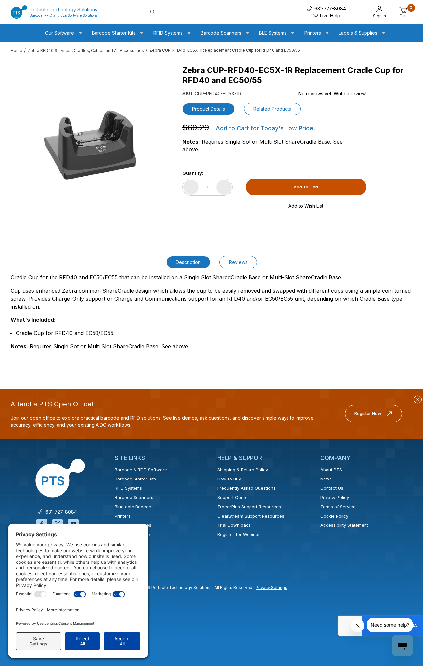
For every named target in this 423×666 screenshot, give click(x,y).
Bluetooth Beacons (134, 506)
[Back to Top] (402, 603)
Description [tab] (188, 262)
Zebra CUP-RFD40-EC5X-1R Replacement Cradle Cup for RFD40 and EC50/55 (224, 50)
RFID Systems (128, 488)
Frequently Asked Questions (246, 488)
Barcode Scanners (134, 497)
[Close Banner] (417, 400)
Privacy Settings (271, 587)
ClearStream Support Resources (250, 516)
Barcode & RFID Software (141, 469)
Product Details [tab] (208, 109)
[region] (24, 142)
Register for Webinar (238, 534)
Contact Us (331, 488)
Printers (123, 516)
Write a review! (350, 93)
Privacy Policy (334, 497)
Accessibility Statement (344, 525)
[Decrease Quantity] (191, 187)
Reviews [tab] (238, 262)
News (326, 478)
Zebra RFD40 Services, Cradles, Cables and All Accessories (86, 50)
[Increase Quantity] (224, 187)
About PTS (331, 469)
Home (16, 50)
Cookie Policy (334, 516)
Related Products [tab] (272, 109)
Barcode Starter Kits (135, 478)
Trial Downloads (234, 525)
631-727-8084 (60, 512)
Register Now (367, 413)
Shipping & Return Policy (242, 469)
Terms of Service (338, 506)
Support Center (233, 497)
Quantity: (192, 173)
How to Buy (229, 478)
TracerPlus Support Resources (249, 506)
